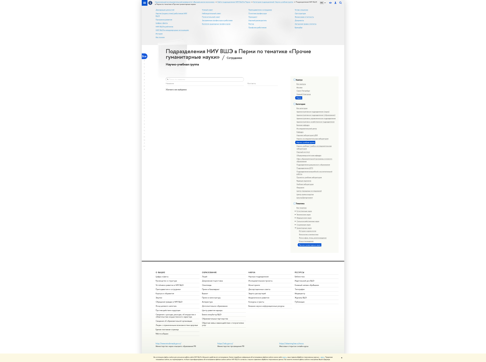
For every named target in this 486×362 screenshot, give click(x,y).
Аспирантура (207, 302)
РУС (321, 3)
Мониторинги (254, 285)
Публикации (300, 302)
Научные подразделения (258, 276)
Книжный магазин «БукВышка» (307, 285)
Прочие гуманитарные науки (309, 245)
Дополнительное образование (215, 306)
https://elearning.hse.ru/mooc (291, 343)
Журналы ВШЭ (301, 297)
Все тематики (302, 208)
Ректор (251, 24)
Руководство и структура (166, 281)
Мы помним (160, 37)
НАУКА (251, 272)
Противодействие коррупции (168, 310)
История (159, 33)
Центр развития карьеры (212, 310)
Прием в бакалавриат (211, 289)
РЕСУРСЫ (299, 272)
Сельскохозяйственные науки (308, 221)
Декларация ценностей (165, 10)
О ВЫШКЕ (160, 272)
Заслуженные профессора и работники (217, 20)
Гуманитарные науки (304, 228)
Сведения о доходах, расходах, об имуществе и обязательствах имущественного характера (176, 315)
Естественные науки (304, 211)
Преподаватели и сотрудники (260, 10)
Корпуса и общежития (165, 293)
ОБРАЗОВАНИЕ (209, 272)
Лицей (204, 276)
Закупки (159, 297)
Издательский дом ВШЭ (304, 281)
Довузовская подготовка (212, 281)
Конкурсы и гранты (256, 302)
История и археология (307, 231)
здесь (285, 357)
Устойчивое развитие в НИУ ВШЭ (170, 285)
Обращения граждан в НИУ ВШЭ (169, 302)
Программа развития (164, 19)
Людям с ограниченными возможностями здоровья (177, 325)
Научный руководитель (257, 20)
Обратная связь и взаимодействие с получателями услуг (223, 324)
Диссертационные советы (259, 289)
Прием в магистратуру (211, 297)
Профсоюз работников (257, 27)
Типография (300, 289)
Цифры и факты (162, 23)
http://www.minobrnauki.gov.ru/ (168, 343)
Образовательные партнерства (215, 318)
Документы (299, 20)
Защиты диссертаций (257, 293)
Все (144, 56)
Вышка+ (205, 293)
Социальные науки (304, 224)
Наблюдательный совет (211, 13)
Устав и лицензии (301, 10)
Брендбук (298, 27)
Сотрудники (234, 58)
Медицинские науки (304, 218)
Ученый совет (207, 10)
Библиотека (300, 276)
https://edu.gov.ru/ (225, 343)
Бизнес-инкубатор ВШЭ (211, 314)
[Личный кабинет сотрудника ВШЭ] (335, 3)
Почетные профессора (257, 13)
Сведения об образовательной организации (174, 321)
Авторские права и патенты (305, 24)
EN (325, 3)
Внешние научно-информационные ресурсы (266, 306)
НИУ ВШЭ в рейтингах (164, 26)
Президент (252, 17)
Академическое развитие (258, 297)
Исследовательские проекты (260, 281)
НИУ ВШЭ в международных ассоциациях (172, 30)
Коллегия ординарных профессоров (216, 24)
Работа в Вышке (162, 333)
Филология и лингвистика (308, 234)
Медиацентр (300, 293)
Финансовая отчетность (304, 17)
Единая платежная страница (167, 329)
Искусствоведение (306, 241)
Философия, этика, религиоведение (313, 238)
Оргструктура (300, 13)
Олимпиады (206, 285)
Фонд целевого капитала (166, 306)
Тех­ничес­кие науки (304, 214)
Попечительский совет (211, 17)
